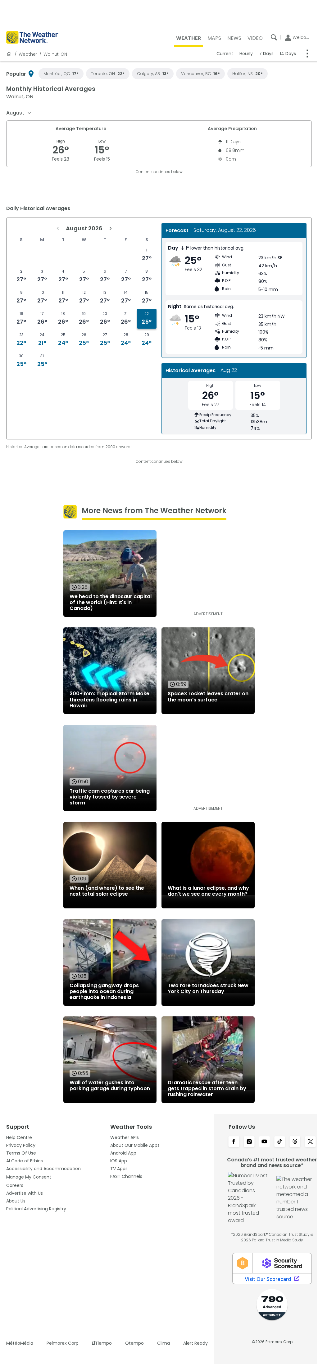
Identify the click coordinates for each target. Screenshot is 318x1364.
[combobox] (19, 113)
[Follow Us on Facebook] (230, 1142)
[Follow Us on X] (305, 1142)
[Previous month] (56, 228)
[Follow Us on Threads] (290, 1142)
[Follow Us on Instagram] (245, 1142)
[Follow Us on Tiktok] (275, 1142)
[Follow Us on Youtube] (260, 1142)
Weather (28, 54)
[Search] (269, 37)
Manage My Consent (28, 1177)
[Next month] (109, 228)
